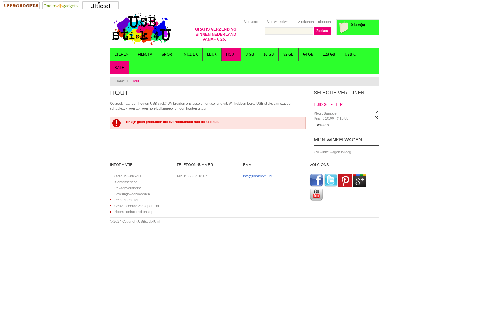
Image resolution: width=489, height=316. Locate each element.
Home (120, 81)
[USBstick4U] (141, 29)
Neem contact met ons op (133, 212)
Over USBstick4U (127, 176)
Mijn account (253, 22)
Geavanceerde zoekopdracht (136, 206)
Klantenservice (125, 182)
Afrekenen (306, 22)
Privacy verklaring (128, 188)
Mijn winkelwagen (281, 22)
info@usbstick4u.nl (257, 176)
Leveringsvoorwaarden (132, 194)
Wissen (323, 125)
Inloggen (324, 22)
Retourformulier (126, 200)
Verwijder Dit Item (376, 112)
